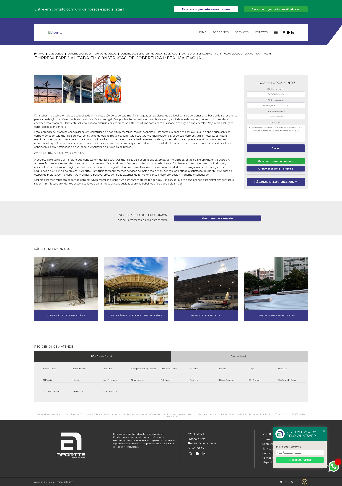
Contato (261, 32)
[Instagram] (284, 32)
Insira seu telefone (288, 446)
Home (202, 32)
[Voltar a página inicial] (55, 32)
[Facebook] (288, 32)
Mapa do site (270, 462)
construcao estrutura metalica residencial (149, 53)
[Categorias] (276, 32)
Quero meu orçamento (217, 218)
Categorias (56, 53)
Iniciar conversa (300, 460)
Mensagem (275, 122)
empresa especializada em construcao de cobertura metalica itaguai (226, 53)
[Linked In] (292, 32)
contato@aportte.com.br (203, 443)
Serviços (242, 32)
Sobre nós (221, 32)
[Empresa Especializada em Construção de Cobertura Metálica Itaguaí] (48, 89)
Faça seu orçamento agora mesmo (206, 9)
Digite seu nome (275, 89)
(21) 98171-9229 (197, 439)
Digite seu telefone (275, 111)
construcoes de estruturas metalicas (92, 53)
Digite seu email (276, 100)
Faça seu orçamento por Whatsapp (276, 9)
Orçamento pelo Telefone (275, 168)
